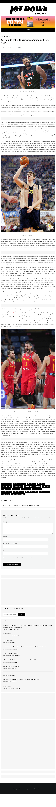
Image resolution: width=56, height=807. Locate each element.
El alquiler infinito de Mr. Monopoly (11, 666)
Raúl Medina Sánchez (15, 636)
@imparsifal (40, 789)
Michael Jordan (18, 491)
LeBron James (26, 489)
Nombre (5, 536)
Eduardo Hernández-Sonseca (32, 486)
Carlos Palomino (14, 649)
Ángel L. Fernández (14, 629)
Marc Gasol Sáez (7, 491)
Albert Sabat (31, 483)
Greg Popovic (6, 489)
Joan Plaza (16, 489)
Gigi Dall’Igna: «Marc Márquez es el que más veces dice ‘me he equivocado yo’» (21, 679)
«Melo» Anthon (6, 483)
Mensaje (5, 522)
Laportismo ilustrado (7, 633)
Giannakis (46, 486)
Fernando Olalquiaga (15, 688)
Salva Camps (6, 494)
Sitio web (5, 551)
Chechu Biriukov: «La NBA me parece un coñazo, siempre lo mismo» (23, 505)
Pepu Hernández (45, 491)
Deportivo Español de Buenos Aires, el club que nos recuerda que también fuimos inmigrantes (24, 646)
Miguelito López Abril (31, 491)
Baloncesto (5, 36)
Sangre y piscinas (7, 686)
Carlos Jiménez (10, 47)
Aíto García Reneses (19, 483)
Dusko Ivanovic (6, 486)
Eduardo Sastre (13, 668)
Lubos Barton (37, 489)
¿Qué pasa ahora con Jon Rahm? (10, 653)
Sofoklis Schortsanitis (18, 494)
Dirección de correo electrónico (10, 544)
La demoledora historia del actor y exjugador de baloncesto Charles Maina (20, 659)
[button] (28, 29)
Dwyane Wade (17, 486)
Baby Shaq (41, 483)
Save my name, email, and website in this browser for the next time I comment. (21, 558)
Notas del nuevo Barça (8, 673)
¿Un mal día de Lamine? (8, 640)
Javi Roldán (12, 642)
